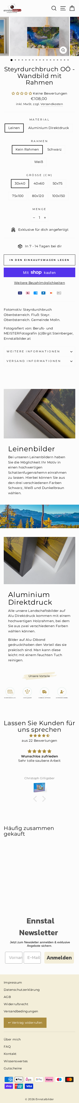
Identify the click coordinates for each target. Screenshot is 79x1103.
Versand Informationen (34, 361)
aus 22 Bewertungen (39, 741)
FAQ (7, 1046)
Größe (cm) (39, 175)
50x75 (58, 183)
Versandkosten (52, 104)
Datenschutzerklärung (22, 989)
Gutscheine (13, 1068)
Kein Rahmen (27, 149)
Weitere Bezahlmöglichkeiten (39, 283)
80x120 (38, 196)
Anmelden (59, 957)
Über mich (12, 1039)
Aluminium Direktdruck (48, 128)
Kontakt (10, 1053)
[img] (39, 735)
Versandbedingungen (21, 1011)
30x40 (20, 183)
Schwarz (54, 149)
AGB (7, 997)
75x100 (17, 196)
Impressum (13, 982)
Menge (39, 209)
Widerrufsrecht (16, 1004)
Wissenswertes (16, 1061)
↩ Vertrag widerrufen (25, 1023)
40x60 (39, 183)
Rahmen (39, 141)
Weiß (38, 162)
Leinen (14, 128)
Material (39, 119)
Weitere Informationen (33, 351)
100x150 (58, 196)
